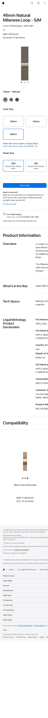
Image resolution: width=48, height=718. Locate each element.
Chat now (12, 217)
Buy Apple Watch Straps (26, 570)
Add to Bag (24, 185)
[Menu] (45, 3)
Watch (11, 570)
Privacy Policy (8, 637)
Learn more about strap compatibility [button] (19, 146)
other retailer (39, 626)
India (4, 630)
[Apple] (4, 569)
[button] (32, 3)
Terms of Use (21, 637)
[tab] (21, 82)
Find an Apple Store (25, 626)
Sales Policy (32, 637)
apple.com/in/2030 (22, 550)
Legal (41, 637)
